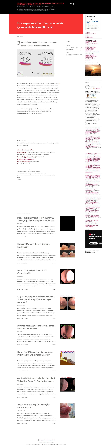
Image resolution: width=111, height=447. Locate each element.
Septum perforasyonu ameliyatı (92, 51)
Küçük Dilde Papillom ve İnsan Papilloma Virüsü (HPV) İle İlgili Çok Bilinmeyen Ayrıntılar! (36, 299)
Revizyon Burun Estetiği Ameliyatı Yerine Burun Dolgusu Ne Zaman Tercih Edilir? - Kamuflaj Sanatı (92, 176)
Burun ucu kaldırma (89, 46)
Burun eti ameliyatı (89, 49)
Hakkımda (87, 35)
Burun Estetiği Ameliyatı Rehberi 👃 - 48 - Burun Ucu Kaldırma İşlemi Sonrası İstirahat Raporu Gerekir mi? (92, 161)
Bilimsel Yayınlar (89, 37)
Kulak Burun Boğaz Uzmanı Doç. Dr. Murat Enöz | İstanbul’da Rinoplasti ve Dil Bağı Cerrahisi (40, 3)
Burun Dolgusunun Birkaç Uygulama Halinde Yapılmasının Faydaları (92, 181)
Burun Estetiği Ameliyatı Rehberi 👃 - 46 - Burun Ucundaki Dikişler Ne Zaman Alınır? (92, 165)
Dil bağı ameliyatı (89, 57)
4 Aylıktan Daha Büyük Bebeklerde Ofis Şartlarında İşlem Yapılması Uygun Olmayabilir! (92, 207)
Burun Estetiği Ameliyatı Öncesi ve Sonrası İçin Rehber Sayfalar (93, 154)
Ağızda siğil (87, 59)
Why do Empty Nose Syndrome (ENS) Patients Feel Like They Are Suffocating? (92, 143)
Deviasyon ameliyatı (89, 48)
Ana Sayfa (87, 32)
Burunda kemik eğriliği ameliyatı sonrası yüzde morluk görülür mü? (74, 48)
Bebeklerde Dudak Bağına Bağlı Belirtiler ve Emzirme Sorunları (92, 216)
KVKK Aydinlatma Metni (90, 33)
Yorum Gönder (24, 236)
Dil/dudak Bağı (88, 221)
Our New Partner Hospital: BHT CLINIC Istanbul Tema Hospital (92, 128)
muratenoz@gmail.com (27, 159)
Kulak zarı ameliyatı (89, 55)
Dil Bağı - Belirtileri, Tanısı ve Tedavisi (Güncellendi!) (91, 203)
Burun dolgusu (88, 50)
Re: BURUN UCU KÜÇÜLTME (91, 220)
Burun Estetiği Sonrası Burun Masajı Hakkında (91, 226)
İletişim (87, 36)
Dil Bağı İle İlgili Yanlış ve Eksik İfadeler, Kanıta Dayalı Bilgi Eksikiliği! (92, 211)
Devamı (54, 236)
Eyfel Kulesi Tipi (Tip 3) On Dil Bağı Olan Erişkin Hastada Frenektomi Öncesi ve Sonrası (92, 199)
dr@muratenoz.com (92, 26)
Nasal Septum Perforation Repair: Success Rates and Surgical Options (92, 132)
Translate (97, 88)
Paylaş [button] (67, 41)
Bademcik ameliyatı (89, 53)
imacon (45, 442)
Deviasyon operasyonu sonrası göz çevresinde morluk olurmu (74, 55)
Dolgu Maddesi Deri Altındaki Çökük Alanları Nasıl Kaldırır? (91, 193)
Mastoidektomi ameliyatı (90, 56)
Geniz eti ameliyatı (89, 54)
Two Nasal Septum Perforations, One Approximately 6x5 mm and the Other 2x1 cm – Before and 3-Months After (92, 137)
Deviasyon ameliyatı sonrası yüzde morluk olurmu (73, 51)
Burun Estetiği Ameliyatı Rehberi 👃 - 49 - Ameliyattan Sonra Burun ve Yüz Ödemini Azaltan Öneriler (93, 157)
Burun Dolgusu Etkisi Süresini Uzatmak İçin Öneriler (91, 185)
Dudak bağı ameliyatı (90, 58)
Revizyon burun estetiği (90, 47)
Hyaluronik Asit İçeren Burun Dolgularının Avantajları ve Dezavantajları (91, 189)
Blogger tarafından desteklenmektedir (47, 440)
